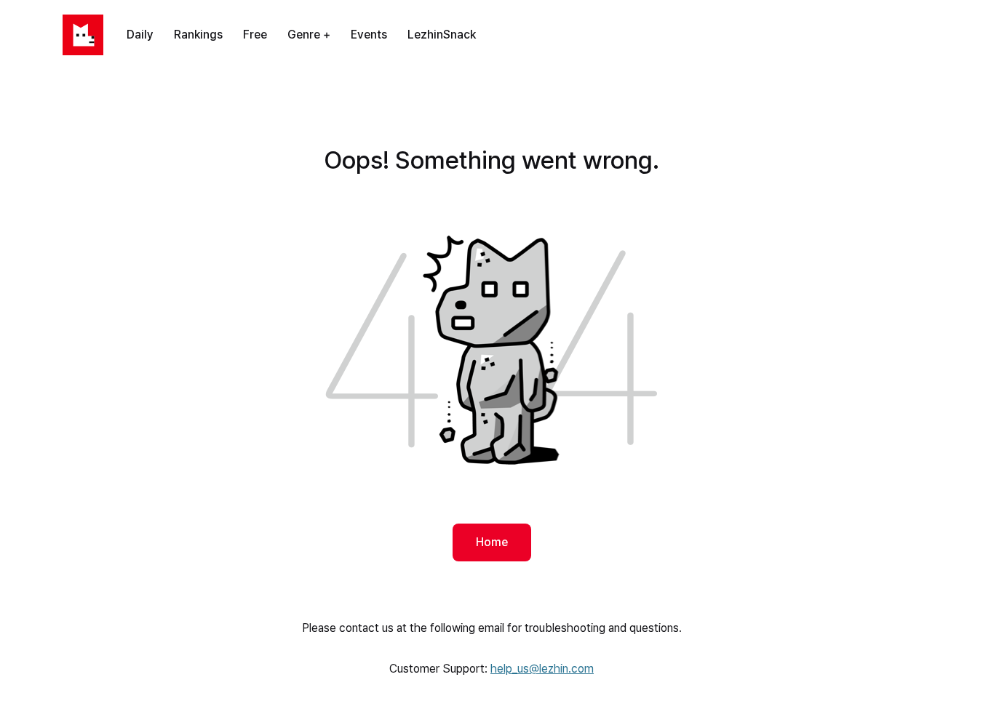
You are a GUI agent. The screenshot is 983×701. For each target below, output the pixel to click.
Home (492, 542)
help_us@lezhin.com (542, 669)
